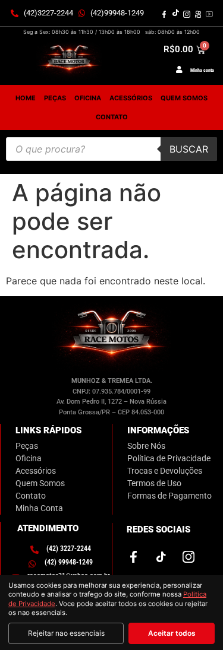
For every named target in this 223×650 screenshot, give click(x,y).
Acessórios (35, 470)
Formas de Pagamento (169, 495)
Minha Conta (39, 508)
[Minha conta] (179, 69)
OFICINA (87, 98)
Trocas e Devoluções (164, 470)
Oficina (28, 458)
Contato (112, 117)
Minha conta (202, 70)
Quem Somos (40, 483)
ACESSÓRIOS (130, 98)
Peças (26, 446)
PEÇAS (55, 98)
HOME (25, 98)
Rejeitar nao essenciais (66, 633)
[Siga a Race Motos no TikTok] (175, 13)
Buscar (188, 149)
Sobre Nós (146, 446)
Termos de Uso (154, 483)
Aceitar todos (172, 633)
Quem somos (184, 98)
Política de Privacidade (169, 458)
